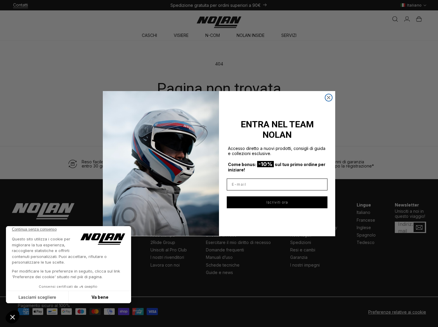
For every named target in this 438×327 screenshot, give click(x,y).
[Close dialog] (328, 97)
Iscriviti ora (277, 202)
